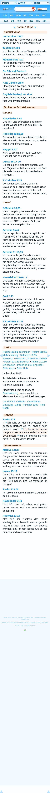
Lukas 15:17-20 (12, 161)
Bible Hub (22, 368)
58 (6, 422)
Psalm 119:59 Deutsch (16, 361)
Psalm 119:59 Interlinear (16, 352)
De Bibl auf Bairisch (14, 71)
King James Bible (13, 82)
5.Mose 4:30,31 (11, 208)
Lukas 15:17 (10, 471)
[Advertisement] (25, 562)
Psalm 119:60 (10, 489)
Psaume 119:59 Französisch (31, 358)
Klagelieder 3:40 (12, 118)
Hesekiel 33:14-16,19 (15, 277)
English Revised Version (17, 94)
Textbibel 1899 (11, 48)
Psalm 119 (9, 419)
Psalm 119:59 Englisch (29, 365)
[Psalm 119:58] (3, 361)
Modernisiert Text (13, 59)
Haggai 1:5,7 (10, 149)
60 (18, 435)
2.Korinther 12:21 (13, 321)
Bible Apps (9, 368)
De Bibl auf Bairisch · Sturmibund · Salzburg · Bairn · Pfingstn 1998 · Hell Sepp (24, 404)
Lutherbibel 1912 (13, 36)
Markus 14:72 (11, 450)
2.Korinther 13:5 (12, 180)
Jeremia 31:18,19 (13, 252)
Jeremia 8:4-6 (11, 230)
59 (22, 429)
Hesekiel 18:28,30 (13, 134)
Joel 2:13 (8, 296)
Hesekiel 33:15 (11, 515)
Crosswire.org (10, 393)
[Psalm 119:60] (46, 361)
